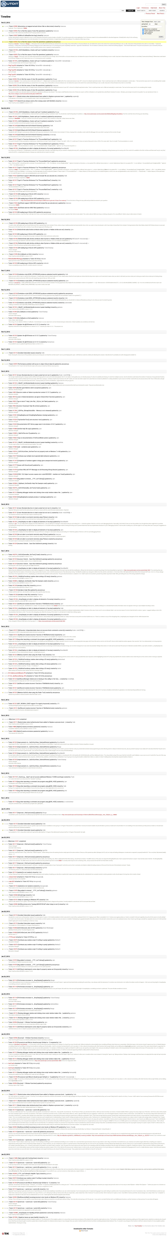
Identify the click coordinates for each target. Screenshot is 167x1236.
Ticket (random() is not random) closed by (23, 872)
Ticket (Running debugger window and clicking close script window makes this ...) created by (40, 1072)
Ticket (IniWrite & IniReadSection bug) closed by (26, 35)
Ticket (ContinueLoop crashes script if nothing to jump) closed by (31, 1178)
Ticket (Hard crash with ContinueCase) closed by (26, 1158)
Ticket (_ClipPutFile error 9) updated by (22, 433)
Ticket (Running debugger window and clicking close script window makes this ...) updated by (38, 492)
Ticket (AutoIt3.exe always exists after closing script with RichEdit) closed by (35, 101)
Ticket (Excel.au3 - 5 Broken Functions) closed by (26, 1038)
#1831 (60, 860)
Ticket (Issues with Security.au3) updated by (23, 465)
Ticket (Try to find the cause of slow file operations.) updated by (31, 31)
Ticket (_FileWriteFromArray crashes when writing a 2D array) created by (32, 668)
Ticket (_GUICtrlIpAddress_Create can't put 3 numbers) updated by (37, 61)
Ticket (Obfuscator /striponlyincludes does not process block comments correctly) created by (44, 630)
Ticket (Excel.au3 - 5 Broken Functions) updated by (25, 1022)
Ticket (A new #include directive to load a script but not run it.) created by (38, 512)
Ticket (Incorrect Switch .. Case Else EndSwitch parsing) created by (33, 564)
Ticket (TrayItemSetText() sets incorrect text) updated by (28, 419)
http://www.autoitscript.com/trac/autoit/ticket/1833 (137, 570)
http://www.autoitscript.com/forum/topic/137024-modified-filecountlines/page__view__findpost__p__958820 (89, 814)
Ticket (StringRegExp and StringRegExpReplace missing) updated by (31, 415)
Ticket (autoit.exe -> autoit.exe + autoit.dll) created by (28, 1208)
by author (145, 26)
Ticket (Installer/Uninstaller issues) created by (24, 923)
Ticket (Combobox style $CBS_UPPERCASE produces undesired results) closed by (36, 298)
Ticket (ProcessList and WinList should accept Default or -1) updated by (39, 1077)
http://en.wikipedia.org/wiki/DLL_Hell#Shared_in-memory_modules (74, 1135)
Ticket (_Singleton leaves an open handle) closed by (26, 1217)
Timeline (130, 10)
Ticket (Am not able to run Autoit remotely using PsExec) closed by (30, 517)
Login (138, 8)
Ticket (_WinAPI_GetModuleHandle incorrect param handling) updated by (33, 383)
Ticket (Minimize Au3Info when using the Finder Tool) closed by (29, 655)
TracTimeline (138, 1226)
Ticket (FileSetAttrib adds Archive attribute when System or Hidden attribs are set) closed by (38, 229)
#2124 (55, 605)
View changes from (147, 21)
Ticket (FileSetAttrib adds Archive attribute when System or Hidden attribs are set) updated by (46, 239)
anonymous (17, 282)
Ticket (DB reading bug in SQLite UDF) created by (26, 263)
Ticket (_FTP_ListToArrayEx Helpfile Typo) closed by (27, 1173)
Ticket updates (148, 32)
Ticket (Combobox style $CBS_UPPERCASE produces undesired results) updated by (36, 274)
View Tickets (141, 10)
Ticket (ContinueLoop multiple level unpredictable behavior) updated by (32, 456)
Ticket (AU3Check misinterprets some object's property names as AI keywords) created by (37, 1027)
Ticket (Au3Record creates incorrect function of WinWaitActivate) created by (35, 708)
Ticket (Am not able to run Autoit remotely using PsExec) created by (33, 539)
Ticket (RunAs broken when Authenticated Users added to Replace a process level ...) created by (41, 1105)
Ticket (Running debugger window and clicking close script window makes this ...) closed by (39, 1018)
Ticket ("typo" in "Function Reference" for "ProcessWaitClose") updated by (33, 139)
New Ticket (152, 10)
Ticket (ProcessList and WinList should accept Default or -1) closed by (32, 1183)
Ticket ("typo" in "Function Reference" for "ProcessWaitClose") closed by (32, 180)
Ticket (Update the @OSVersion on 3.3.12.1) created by (29, 342)
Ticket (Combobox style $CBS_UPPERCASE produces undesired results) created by (38, 303)
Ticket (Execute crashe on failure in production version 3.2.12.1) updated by (32, 392)
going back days (150, 24)
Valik (15, 145)
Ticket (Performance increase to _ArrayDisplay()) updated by (29, 980)
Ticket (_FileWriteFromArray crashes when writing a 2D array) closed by (33, 576)
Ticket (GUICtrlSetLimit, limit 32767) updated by (28, 928)
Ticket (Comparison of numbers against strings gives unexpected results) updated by (36, 460)
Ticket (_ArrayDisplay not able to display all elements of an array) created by (36, 650)
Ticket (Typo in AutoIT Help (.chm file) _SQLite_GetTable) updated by (31, 401)
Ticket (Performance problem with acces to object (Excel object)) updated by (36, 364)
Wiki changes (148, 33)
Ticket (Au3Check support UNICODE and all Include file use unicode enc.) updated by (37, 203)
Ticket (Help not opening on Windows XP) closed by (26, 899)
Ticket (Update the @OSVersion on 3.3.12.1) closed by (26, 324)
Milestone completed (15, 719)
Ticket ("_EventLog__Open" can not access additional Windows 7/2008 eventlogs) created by (39, 777)
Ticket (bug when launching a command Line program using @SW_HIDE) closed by (35, 786)
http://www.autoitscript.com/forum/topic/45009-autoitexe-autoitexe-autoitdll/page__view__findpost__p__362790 (120, 1135)
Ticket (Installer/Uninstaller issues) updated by (24, 824)
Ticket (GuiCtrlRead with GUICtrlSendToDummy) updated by (28, 125)
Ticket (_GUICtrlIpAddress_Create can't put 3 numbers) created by (32, 121)
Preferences (145, 8)
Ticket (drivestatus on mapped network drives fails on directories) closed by (35, 26)
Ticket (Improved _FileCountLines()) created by (25, 868)
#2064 (25, 28)
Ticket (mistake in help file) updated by (24, 590)
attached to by (28, 65)
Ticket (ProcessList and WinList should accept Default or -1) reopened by (32, 1042)
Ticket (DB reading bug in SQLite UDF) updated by (27, 198)
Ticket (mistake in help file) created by (23, 594)
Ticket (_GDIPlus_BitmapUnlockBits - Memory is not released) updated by (32, 410)
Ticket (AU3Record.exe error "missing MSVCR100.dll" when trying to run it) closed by (36, 904)
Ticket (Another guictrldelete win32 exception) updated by (27, 388)
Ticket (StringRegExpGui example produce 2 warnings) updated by (30, 497)
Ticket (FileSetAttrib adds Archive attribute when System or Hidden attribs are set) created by (46, 243)
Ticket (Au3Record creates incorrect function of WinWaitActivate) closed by (33, 604)
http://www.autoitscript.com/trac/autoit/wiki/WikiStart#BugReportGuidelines (103, 114)
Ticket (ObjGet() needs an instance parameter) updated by (28, 731)
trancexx (16, 43)
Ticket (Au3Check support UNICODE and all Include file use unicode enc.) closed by (35, 176)
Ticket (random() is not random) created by (26, 886)
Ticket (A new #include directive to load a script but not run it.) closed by (32, 508)
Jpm (15, 523)
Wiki (123, 10)
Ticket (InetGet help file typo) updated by (23, 429)
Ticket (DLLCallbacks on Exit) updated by (25, 312)
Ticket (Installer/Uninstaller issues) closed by (24, 353)
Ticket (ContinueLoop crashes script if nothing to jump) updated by (32, 940)
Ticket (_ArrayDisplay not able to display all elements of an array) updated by (36, 148)
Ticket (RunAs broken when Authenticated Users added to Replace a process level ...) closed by (39, 722)
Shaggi (27, 43)
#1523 (16, 209)
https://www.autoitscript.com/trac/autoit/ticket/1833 (52, 621)
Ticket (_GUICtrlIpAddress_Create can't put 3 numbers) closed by (32, 50)
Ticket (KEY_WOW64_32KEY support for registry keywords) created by (31, 703)
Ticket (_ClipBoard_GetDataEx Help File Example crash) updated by (30, 483)
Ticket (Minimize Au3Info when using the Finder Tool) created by (32, 692)
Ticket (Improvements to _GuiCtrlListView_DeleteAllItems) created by (32, 766)
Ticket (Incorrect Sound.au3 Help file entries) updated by (27, 406)
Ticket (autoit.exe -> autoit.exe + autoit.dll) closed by (26, 1189)
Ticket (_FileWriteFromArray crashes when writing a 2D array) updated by (34, 659)
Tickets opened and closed (152, 30)
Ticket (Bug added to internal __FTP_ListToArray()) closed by (30, 890)
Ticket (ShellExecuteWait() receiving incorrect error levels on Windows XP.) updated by (40, 1127)
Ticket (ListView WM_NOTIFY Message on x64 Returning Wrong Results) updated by (36, 470)
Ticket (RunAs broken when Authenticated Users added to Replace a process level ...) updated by (41, 96)
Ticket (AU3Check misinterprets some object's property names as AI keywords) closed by (39, 969)
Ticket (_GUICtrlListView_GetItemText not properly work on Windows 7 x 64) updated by (37, 451)
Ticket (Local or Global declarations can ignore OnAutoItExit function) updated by (34, 397)
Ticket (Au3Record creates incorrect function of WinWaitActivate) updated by (34, 688)
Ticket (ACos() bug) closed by (19, 895)
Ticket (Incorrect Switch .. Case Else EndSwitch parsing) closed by (30, 543)
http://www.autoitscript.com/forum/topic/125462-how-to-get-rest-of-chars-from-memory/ (43, 200)
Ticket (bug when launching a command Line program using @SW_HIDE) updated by (39, 639)
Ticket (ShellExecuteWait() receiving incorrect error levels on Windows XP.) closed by (37, 1197)
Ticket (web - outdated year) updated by (22, 447)
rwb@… (16, 169)
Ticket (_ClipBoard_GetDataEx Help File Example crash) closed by (31, 581)
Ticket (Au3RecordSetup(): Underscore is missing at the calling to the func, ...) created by (39, 679)
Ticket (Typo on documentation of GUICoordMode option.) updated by (31, 438)
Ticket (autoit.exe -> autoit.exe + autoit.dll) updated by (27, 1110)
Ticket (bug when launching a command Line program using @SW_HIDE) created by (38, 802)
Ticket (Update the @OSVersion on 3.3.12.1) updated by (30, 335)
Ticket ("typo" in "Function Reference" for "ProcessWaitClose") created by (33, 189)
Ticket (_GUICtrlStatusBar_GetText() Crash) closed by (28, 554)
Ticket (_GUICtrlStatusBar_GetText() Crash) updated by (27, 488)
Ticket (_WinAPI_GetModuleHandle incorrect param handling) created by (33, 442)
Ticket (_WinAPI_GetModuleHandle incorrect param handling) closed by (33, 307)
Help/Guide (154, 8)
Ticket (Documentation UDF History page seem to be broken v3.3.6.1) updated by (35, 424)
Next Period (160, 13)
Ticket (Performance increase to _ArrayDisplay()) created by (29, 1008)
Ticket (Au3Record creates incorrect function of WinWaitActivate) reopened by (34, 635)
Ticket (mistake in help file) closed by (22, 585)
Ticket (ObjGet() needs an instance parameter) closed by (28, 727)
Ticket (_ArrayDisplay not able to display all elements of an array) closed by (34, 599)
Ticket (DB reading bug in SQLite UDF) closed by (26, 194)
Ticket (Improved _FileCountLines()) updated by (25, 813)
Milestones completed (150, 29)
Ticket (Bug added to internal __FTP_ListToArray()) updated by (29, 479)
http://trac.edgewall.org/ (159, 1234)
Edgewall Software (19, 1234)
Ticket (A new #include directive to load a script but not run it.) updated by (38, 375)
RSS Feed (84, 1231)
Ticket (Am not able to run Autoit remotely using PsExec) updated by (32, 534)
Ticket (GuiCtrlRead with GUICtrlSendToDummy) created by (30, 135)
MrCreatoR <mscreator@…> (21, 1044)
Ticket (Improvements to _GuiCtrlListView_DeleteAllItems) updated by (34, 742)
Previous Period (150, 13)
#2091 (28, 177)
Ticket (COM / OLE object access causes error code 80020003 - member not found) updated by (39, 474)
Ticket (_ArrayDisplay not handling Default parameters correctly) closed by (34, 1213)
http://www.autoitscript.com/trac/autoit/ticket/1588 (48, 1060)
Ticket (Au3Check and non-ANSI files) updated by (27, 208)
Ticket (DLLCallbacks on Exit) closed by (24, 254)
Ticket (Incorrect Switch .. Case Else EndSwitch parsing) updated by (33, 559)
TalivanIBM (17, 118)
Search (162, 10)
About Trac (162, 8)
